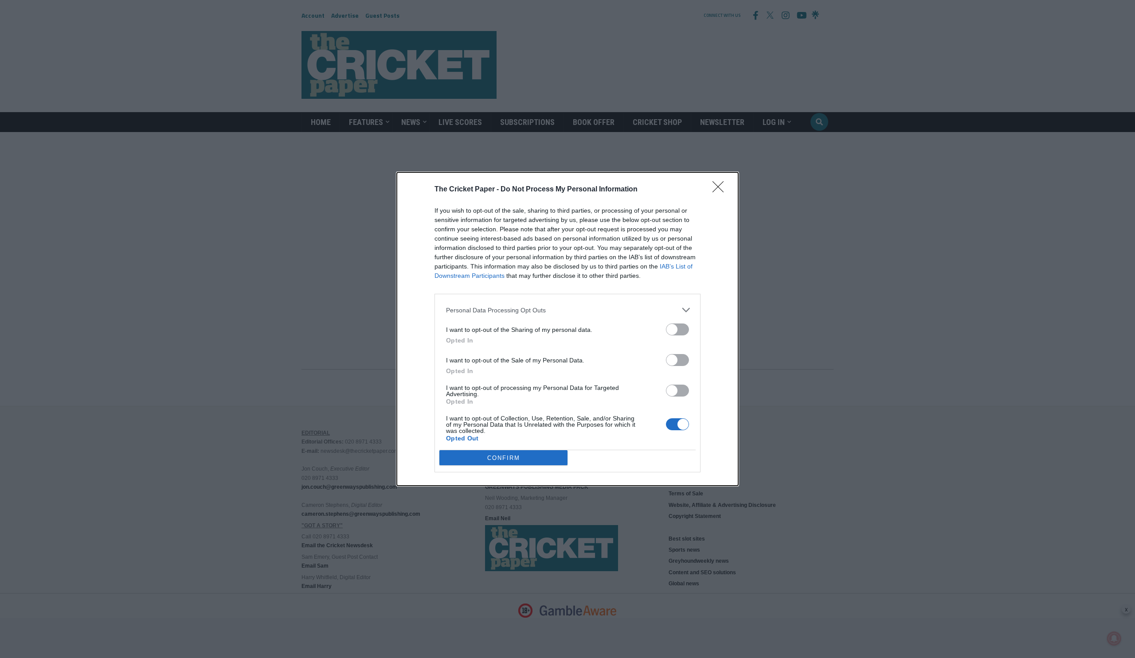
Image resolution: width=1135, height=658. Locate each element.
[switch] (677, 329)
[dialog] (567, 329)
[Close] (720, 189)
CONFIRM (503, 458)
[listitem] (567, 310)
